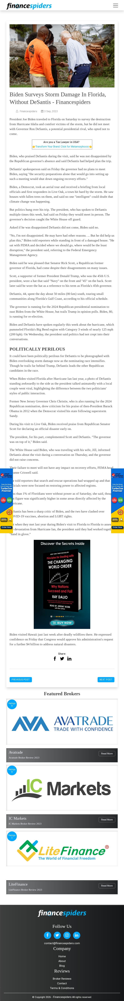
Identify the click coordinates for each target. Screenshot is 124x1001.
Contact (62, 983)
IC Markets (17, 818)
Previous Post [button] (21, 679)
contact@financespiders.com (62, 943)
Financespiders (62, 997)
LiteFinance (18, 884)
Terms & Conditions (62, 988)
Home (62, 956)
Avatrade (16, 752)
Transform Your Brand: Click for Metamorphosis (62, 146)
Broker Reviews (62, 978)
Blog (62, 965)
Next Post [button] (106, 679)
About (62, 961)
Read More (107, 753)
